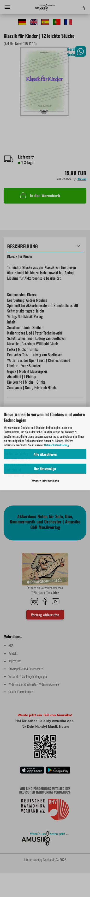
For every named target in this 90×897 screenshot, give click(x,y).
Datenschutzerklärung (56, 445)
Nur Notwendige (45, 468)
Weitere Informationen (45, 480)
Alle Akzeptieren (45, 454)
